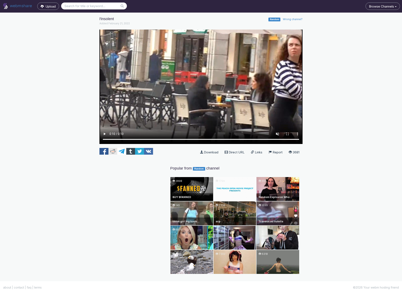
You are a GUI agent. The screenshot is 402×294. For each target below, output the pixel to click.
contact (19, 287)
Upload (50, 6)
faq (29, 287)
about (7, 287)
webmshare (20, 5)
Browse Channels (382, 6)
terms (38, 287)
